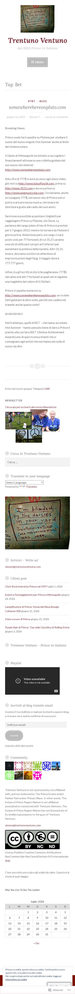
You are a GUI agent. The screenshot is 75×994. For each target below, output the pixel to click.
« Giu (36, 943)
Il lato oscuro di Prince (17, 619)
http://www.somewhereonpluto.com (27, 169)
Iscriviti (14, 735)
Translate (31, 486)
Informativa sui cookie (16, 979)
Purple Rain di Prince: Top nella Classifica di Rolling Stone (37, 627)
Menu (39, 62)
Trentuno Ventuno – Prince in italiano (38, 645)
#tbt (31, 101)
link (8, 860)
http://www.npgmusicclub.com (24, 192)
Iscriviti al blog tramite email (32, 705)
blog (43, 101)
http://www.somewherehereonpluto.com (30, 295)
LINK (47, 388)
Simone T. (35, 116)
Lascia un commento (56, 116)
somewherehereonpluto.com (37, 107)
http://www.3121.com (19, 188)
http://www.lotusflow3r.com (36, 183)
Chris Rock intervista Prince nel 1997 (26, 586)
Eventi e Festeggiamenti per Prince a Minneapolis (33, 594)
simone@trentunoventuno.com (23, 566)
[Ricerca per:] (37, 462)
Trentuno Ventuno (37, 40)
